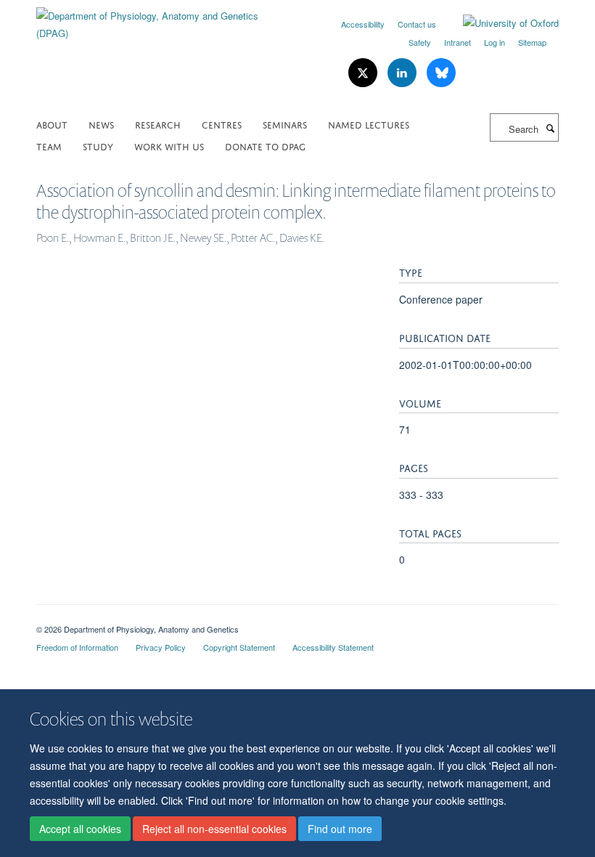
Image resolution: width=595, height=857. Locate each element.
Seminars (285, 124)
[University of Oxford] (500, 23)
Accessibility (363, 24)
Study (98, 146)
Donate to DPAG (265, 146)
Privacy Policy (161, 647)
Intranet (457, 42)
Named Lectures (368, 124)
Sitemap (532, 42)
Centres (222, 124)
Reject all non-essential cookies (214, 828)
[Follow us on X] (364, 73)
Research (158, 124)
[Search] (550, 128)
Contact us (417, 24)
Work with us (169, 146)
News (101, 124)
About (51, 124)
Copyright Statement (239, 647)
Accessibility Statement (333, 647)
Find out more (340, 828)
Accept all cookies (80, 828)
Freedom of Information (77, 647)
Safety (420, 42)
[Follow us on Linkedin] (403, 73)
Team (49, 146)
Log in (494, 42)
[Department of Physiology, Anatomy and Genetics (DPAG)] (161, 19)
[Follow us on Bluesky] (441, 73)
